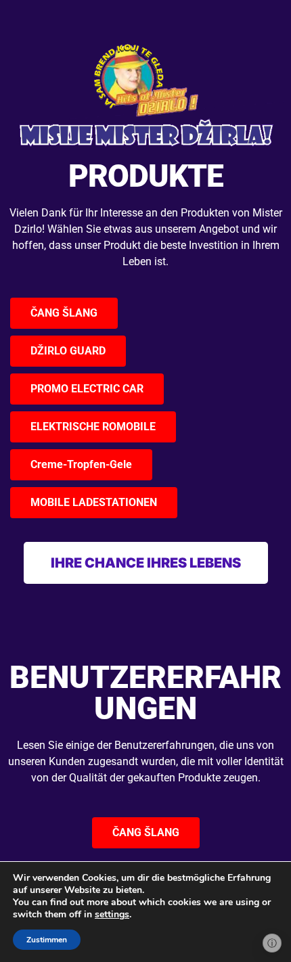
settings (112, 915)
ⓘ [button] (272, 943)
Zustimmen (46, 939)
